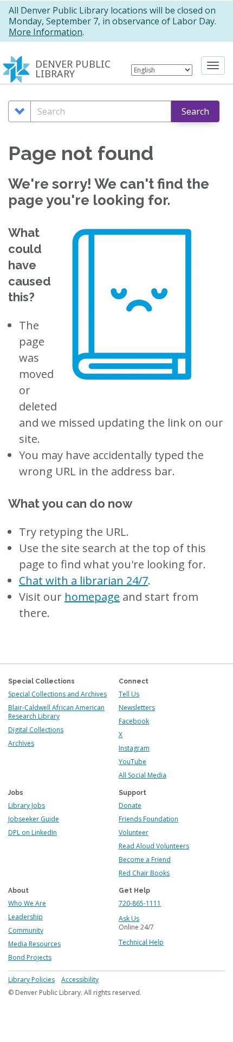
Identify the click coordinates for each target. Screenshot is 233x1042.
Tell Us (129, 694)
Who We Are (27, 903)
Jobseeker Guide (33, 819)
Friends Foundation (148, 819)
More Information (45, 32)
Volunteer (133, 832)
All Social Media (142, 775)
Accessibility (80, 979)
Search (195, 111)
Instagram (134, 748)
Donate (130, 805)
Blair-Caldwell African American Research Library (56, 712)
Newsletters (137, 707)
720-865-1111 (140, 903)
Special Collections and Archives (57, 694)
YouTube (132, 761)
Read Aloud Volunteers (154, 846)
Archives (21, 743)
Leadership (25, 916)
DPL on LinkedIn (32, 832)
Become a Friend (145, 859)
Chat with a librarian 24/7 (83, 580)
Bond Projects (29, 957)
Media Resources (34, 943)
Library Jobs (26, 805)
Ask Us (129, 918)
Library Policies (31, 979)
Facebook (134, 721)
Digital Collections (35, 729)
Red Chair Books (144, 873)
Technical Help (141, 942)
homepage (92, 596)
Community (25, 930)
